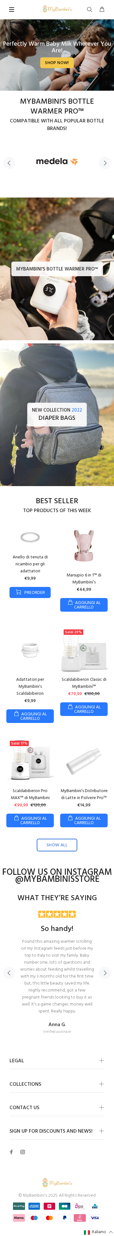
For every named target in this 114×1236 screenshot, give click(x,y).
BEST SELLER (57, 501)
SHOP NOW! (57, 63)
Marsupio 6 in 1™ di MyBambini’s (83, 579)
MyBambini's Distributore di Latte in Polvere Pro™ (84, 794)
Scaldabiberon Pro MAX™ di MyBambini (30, 794)
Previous (9, 163)
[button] (98, 1232)
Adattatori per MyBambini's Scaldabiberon (30, 686)
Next (105, 163)
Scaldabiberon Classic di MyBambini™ (84, 683)
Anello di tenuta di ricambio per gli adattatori (30, 564)
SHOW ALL (57, 845)
